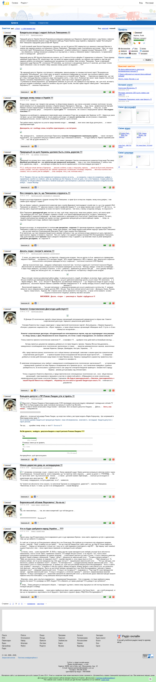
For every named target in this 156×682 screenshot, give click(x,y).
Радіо (4, 648)
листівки (124, 53)
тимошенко (56, 195)
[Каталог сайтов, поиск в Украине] (148, 655)
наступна (40, 604)
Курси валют (101, 638)
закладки (134, 51)
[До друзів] (134, 43)
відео (144, 48)
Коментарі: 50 (25, 303)
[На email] (32, 92)
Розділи (24, 3)
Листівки (43, 643)
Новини (80, 643)
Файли (23, 646)
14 (119, 167)
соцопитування (55, 253)
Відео (4, 643)
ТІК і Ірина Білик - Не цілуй (144, 145)
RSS (3, 638)
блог (136, 48)
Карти (60, 643)
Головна (15, 3)
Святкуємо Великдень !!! (127, 88)
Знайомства (62, 640)
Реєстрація (150, 3)
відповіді (144, 53)
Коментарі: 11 (25, 245)
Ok (150, 679)
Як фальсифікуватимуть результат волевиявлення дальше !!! (131, 70)
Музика (61, 646)
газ (32, 154)
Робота (23, 635)
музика (133, 53)
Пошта (4, 635)
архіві (128, 57)
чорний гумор (45, 505)
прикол (38, 505)
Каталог (80, 635)
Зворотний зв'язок (8, 658)
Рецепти (43, 646)
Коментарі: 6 (25, 496)
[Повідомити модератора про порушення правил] (113, 92)
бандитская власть (37, 35)
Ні (23, 449)
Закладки (99, 635)
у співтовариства (28, 28)
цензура (33, 100)
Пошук (42, 635)
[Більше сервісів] (37, 92)
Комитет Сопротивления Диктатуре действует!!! (44, 309)
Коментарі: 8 (25, 92)
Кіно (97, 643)
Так (23, 436)
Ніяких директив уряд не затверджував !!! (41, 465)
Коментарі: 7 (25, 390)
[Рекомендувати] (110, 92)
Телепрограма (82, 638)
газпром (36, 154)
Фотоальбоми (82, 640)
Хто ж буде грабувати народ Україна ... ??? (41, 528)
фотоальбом (125, 48)
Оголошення (25, 638)
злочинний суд (47, 195)
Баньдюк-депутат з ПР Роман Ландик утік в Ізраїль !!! (47, 396)
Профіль (122, 29)
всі (12, 28)
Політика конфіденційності (28, 658)
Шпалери (24, 643)
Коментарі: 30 (25, 523)
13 (136, 167)
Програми (61, 635)
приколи (124, 51)
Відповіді (80, 646)
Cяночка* (7, 32)
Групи (98, 646)
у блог (17, 28)
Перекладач (6, 640)
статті (129, 85)
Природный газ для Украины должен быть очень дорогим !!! (51, 152)
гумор (33, 505)
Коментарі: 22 (25, 187)
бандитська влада (36, 195)
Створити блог (43, 23)
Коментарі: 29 (25, 146)
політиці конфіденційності (105, 678)
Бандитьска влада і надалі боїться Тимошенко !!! (45, 32)
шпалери (145, 51)
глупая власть (44, 154)
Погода (42, 638)
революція (46, 253)
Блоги (98, 640)
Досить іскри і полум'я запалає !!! (37, 251)
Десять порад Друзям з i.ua (128, 79)
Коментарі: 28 (25, 597)
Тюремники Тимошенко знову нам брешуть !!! (135, 99)
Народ (23, 640)
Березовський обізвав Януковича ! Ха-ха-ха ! (42, 502)
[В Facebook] (35, 92)
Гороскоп (61, 638)
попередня (31, 604)
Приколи (43, 640)
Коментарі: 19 (25, 459)
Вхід (141, 3)
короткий (105, 28)
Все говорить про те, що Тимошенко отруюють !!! (45, 193)
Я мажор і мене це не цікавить (33, 443)
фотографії (130, 107)
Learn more (105, 680)
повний (112, 28)
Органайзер (6, 646)
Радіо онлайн (131, 636)
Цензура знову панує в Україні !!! (36, 98)
